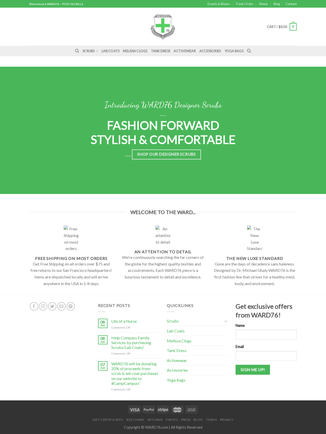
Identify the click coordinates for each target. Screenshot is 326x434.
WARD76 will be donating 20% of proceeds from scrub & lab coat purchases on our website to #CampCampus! (134, 373)
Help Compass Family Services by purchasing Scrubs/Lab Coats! (131, 342)
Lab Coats (110, 51)
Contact (291, 4)
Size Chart (135, 420)
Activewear (185, 51)
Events (172, 420)
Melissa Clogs (135, 51)
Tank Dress (160, 51)
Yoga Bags (234, 51)
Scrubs (89, 51)
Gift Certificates (107, 420)
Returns (155, 420)
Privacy (227, 420)
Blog (277, 4)
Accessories (210, 51)
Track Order (244, 4)
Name (240, 325)
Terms (211, 420)
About (263, 4)
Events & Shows (219, 4)
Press (186, 420)
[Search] (77, 51)
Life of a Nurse (124, 321)
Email (240, 346)
